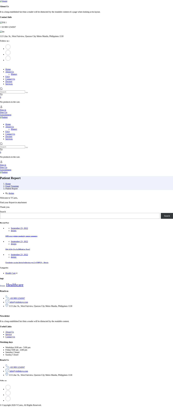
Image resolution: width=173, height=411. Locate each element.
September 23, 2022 (19, 228)
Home (8, 184)
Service (8, 334)
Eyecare (2, 285)
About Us (9, 332)
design (11, 193)
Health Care (10, 273)
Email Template (12, 186)
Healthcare (14, 285)
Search (3, 212)
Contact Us (10, 337)
